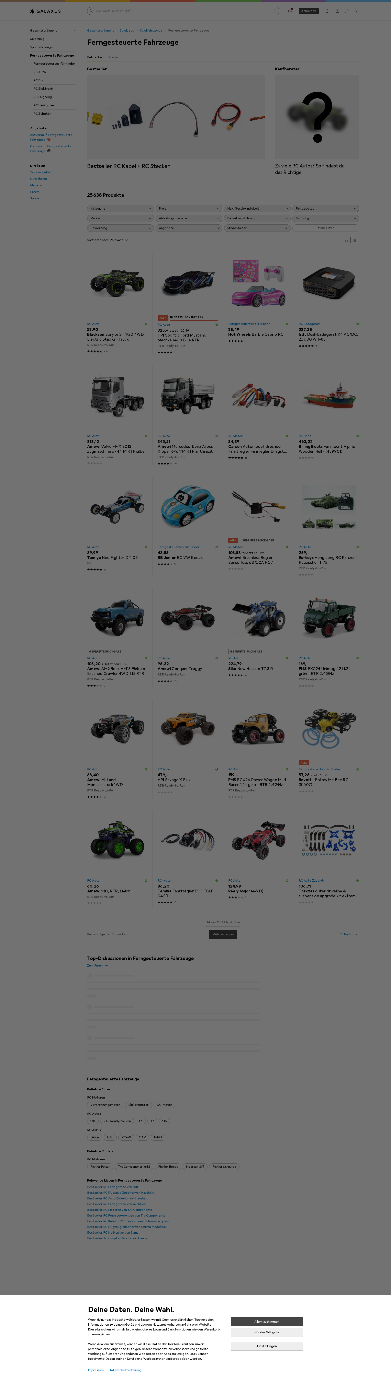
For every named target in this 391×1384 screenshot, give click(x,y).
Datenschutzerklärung (125, 1370)
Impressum (96, 1370)
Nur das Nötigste (266, 1332)
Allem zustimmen (266, 1322)
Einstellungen (267, 1346)
